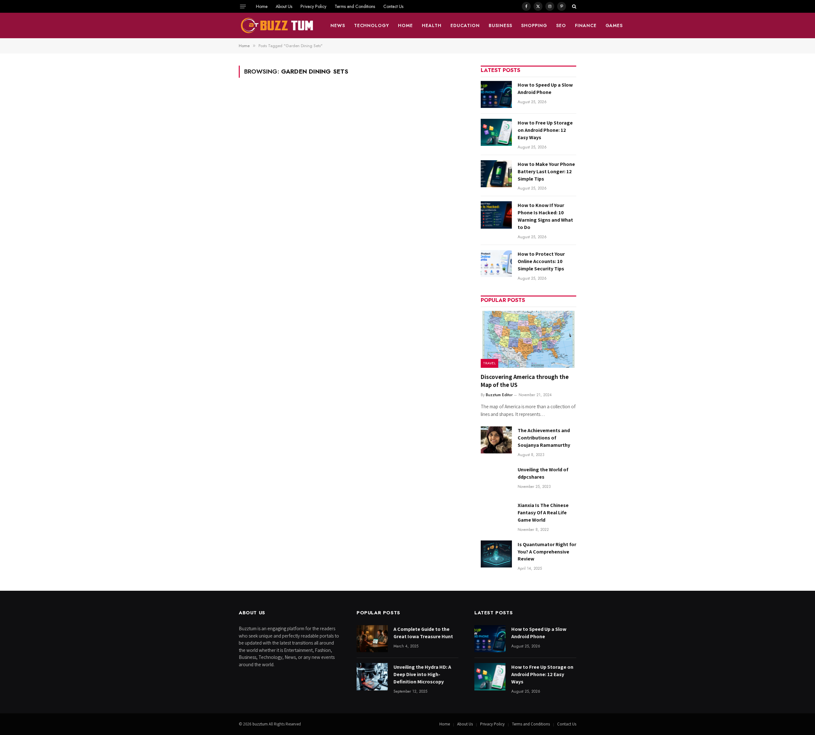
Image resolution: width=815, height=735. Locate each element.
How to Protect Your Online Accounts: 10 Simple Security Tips (541, 261)
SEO (561, 25)
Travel (489, 363)
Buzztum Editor (499, 395)
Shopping (534, 25)
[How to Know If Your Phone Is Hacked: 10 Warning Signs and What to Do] (496, 214)
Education (465, 25)
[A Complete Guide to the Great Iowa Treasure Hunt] (372, 638)
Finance (586, 25)
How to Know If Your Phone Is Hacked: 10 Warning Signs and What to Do (545, 216)
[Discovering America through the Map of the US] (528, 339)
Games (614, 25)
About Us (284, 6)
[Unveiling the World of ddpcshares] (496, 479)
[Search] (573, 6)
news (337, 25)
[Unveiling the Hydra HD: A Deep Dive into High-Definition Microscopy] (372, 676)
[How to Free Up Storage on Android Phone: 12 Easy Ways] (496, 132)
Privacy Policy (313, 6)
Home (261, 6)
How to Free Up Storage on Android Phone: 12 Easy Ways (545, 130)
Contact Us (393, 6)
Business (500, 25)
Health (432, 25)
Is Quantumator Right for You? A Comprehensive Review (547, 551)
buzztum (260, 724)
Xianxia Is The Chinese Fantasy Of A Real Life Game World (543, 512)
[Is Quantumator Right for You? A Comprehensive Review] (496, 553)
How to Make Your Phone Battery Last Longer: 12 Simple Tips (546, 171)
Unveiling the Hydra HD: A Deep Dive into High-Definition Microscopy (422, 674)
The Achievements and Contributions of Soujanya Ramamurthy (544, 437)
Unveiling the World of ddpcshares (543, 473)
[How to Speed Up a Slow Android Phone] (496, 94)
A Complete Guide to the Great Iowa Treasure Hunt (423, 633)
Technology (371, 25)
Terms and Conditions (355, 6)
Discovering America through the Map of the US (525, 381)
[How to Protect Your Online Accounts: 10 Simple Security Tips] (496, 263)
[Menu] (243, 6)
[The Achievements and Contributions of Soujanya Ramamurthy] (496, 439)
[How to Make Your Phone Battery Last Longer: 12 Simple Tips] (496, 173)
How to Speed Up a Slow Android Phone (545, 89)
